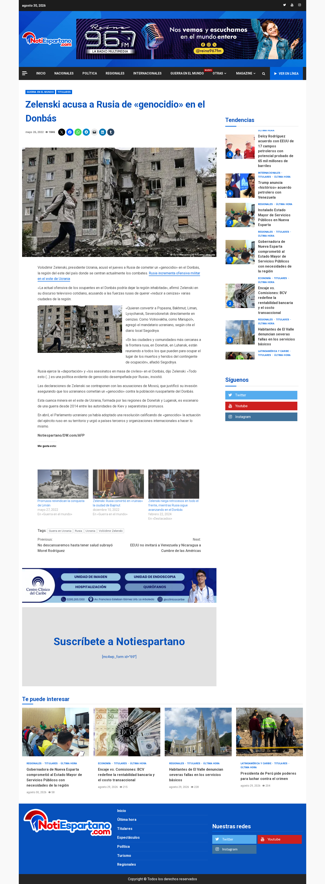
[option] (261, 148)
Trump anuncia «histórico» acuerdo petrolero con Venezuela (240, 185)
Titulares (64, 92)
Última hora (266, 130)
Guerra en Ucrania (60, 530)
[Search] (263, 73)
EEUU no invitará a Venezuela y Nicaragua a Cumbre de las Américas (165, 545)
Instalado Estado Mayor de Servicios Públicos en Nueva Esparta (240, 215)
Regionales (115, 73)
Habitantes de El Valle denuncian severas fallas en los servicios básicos (240, 332)
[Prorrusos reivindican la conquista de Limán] (63, 484)
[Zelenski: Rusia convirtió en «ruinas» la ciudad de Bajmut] (118, 484)
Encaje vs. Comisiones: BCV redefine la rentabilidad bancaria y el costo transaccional (240, 296)
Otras (218, 73)
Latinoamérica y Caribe (273, 351)
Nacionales (64, 73)
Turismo (124, 856)
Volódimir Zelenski (111, 530)
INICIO (41, 73)
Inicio (121, 811)
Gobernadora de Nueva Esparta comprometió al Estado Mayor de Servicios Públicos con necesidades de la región (240, 252)
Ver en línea (288, 73)
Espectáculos (128, 837)
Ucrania (90, 530)
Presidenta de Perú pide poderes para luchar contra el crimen (269, 732)
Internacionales (147, 73)
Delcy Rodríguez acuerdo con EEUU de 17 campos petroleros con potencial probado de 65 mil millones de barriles (240, 147)
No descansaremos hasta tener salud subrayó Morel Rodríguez (75, 545)
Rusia (78, 530)
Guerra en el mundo (187, 73)
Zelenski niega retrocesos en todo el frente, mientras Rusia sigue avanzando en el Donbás (173, 505)
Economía (265, 278)
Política (89, 73)
